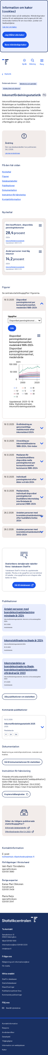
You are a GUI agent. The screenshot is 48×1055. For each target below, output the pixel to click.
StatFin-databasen (9, 979)
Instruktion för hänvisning (14, 194)
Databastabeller (9, 181)
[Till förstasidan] (20, 920)
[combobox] (9, 320)
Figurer (5, 176)
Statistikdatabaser (9, 983)
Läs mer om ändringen (12, 153)
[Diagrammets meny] (38, 335)
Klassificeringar (8, 987)
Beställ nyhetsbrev (11, 1008)
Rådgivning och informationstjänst (15, 962)
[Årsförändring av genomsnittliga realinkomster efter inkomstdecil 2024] (42, 428)
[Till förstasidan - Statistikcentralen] (5, 62)
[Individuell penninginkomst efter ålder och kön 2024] (42, 479)
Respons (5, 1028)
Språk (24, 64)
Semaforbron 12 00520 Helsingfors (9, 935)
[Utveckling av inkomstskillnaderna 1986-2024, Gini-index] (42, 443)
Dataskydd (6, 1037)
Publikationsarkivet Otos (11, 991)
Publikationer (8, 185)
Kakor (4, 1050)
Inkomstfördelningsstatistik (15, 241)
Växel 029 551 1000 (9, 941)
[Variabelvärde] (15, 388)
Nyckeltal (6, 171)
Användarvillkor (8, 1032)
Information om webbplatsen (13, 1045)
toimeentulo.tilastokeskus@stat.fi (18, 856)
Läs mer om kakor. (9, 27)
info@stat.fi (6, 949)
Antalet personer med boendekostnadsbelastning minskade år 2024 (19, 612)
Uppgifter (12, 316)
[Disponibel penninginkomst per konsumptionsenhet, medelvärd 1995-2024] (42, 303)
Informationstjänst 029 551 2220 (14, 945)
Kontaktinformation (11, 199)
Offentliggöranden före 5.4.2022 (18, 832)
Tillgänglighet (7, 1041)
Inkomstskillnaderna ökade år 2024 (23, 640)
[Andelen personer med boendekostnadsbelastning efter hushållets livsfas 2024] (42, 516)
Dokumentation (9, 190)
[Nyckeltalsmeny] (40, 225)
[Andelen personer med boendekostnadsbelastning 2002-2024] (42, 531)
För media (6, 966)
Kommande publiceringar (12, 995)
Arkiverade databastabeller (15, 828)
